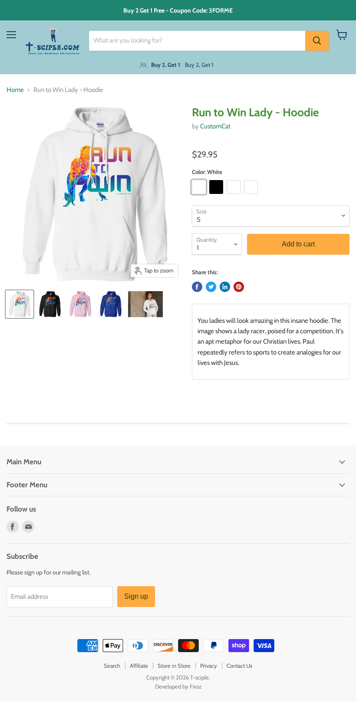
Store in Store (174, 665)
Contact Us (239, 665)
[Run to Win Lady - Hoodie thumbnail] (19, 304)
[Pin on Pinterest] (239, 287)
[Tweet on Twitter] (211, 287)
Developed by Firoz (178, 686)
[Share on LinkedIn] (225, 287)
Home (15, 90)
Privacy (208, 665)
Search (112, 665)
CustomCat (215, 126)
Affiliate (139, 665)
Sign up (136, 596)
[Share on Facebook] (197, 287)
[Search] (317, 41)
